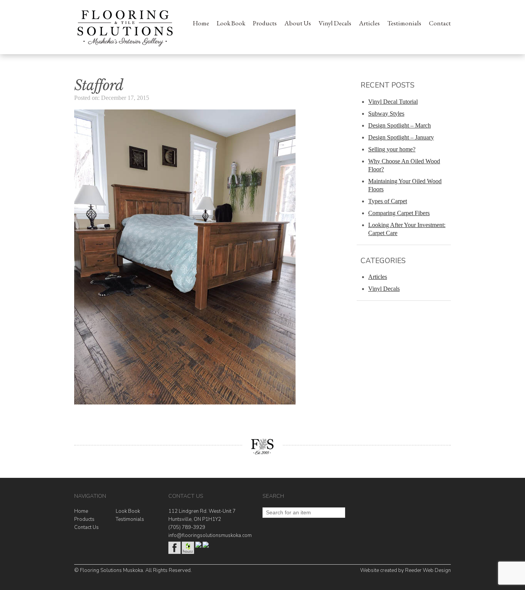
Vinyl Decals (335, 23)
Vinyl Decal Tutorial (393, 101)
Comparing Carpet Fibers (399, 213)
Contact (440, 23)
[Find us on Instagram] (198, 546)
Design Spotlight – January (401, 137)
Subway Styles (386, 113)
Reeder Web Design (428, 570)
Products (265, 23)
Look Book (231, 23)
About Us (297, 23)
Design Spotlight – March (399, 125)
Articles (369, 23)
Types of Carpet (387, 201)
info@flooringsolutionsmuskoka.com (210, 535)
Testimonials (404, 23)
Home (201, 23)
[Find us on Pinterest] (206, 546)
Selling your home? (391, 149)
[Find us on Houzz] (188, 552)
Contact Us (86, 527)
